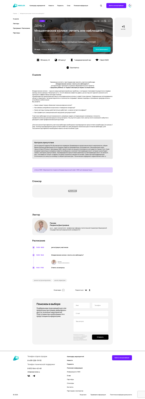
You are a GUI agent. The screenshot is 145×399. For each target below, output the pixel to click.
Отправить (100, 337)
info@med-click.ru (33, 372)
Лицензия (83, 395)
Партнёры (70, 379)
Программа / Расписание (21, 28)
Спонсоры (70, 383)
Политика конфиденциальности (121, 395)
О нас (68, 5)
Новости (51, 5)
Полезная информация (81, 5)
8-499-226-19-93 (34, 360)
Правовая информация (98, 395)
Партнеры (16, 33)
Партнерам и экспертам (75, 391)
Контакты (70, 387)
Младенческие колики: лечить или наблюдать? (32, 13)
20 (102, 21)
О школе (16, 19)
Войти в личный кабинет (116, 5)
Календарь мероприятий (37, 5)
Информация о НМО (73, 372)
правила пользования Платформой (80, 339)
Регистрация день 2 (102, 49)
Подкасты (60, 5)
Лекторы (16, 23)
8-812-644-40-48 (34, 368)
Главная (15, 13)
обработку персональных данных (80, 336)
